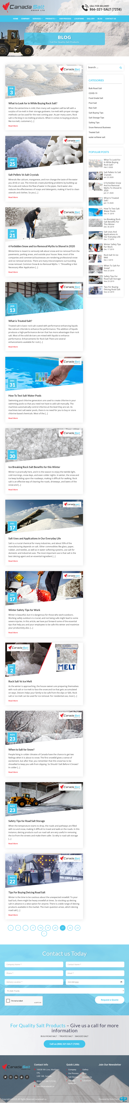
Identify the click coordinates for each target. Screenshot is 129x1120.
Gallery (91, 19)
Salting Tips (94, 122)
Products (50, 19)
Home (15, 19)
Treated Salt (94, 132)
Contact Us (110, 19)
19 (48, 927)
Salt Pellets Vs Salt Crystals (23, 174)
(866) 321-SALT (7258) (46, 1081)
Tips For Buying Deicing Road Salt (26, 892)
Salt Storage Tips (96, 118)
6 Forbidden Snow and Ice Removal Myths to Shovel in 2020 (41, 246)
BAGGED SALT (81, 1036)
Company (25, 19)
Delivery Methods (72, 1082)
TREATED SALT (66, 1036)
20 (55, 927)
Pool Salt (93, 103)
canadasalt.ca (40, 1099)
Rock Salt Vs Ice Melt (20, 681)
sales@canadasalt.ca (45, 1086)
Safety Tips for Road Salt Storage (26, 820)
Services (37, 19)
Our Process (65, 19)
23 (77, 927)
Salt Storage (73, 1077)
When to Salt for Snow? (21, 749)
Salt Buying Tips (96, 113)
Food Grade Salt (96, 98)
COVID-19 (93, 93)
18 (40, 927)
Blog (100, 19)
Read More (13, 126)
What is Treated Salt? (20, 320)
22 (70, 927)
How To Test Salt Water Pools (24, 395)
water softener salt (97, 137)
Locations (79, 19)
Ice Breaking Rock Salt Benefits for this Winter (34, 466)
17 (33, 927)
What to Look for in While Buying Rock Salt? (32, 103)
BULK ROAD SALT (49, 1036)
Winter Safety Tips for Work (24, 609)
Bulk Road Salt (95, 88)
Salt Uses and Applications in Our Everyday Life (34, 538)
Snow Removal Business (100, 127)
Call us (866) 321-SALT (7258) (64, 1043)
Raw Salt (93, 108)
